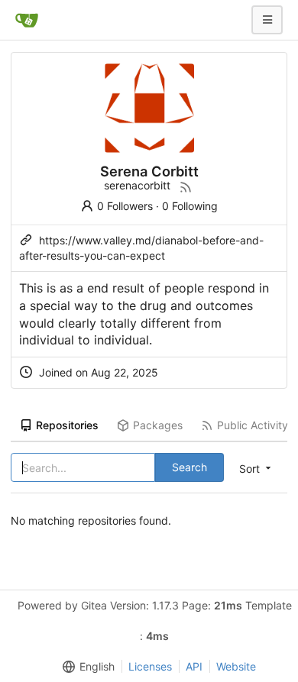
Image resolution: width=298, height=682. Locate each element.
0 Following (190, 205)
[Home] (26, 19)
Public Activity (252, 425)
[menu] (86, 666)
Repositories (67, 425)
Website (236, 666)
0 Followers (125, 205)
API (194, 666)
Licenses (150, 666)
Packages (158, 425)
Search (189, 467)
